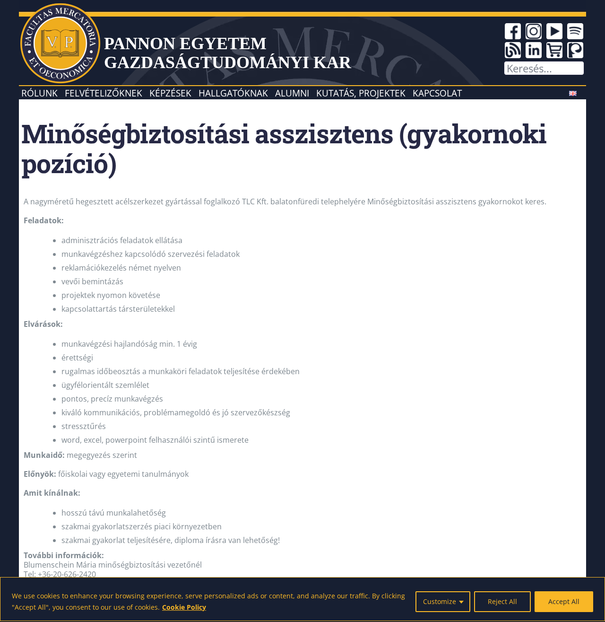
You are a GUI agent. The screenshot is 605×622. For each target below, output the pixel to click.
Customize (439, 601)
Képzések (170, 93)
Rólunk (39, 93)
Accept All (563, 601)
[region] (302, 599)
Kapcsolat (437, 93)
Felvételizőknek (103, 93)
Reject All (502, 601)
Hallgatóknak (233, 93)
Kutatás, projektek (361, 93)
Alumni (292, 93)
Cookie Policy (184, 607)
